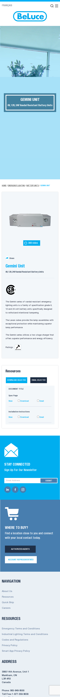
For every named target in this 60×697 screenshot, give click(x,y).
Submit (48, 481)
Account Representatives (21, 560)
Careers (6, 608)
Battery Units (32, 185)
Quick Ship (8, 602)
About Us (7, 591)
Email (41, 401)
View (10, 401)
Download (24, 401)
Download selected (16, 380)
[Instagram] (23, 489)
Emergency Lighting (16, 185)
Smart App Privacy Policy (16, 651)
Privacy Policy (9, 645)
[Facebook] (16, 489)
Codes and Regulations (15, 640)
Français (7, 5)
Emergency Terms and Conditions (21, 629)
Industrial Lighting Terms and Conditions (25, 634)
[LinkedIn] (8, 489)
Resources (8, 597)
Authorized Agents (20, 549)
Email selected (39, 380)
